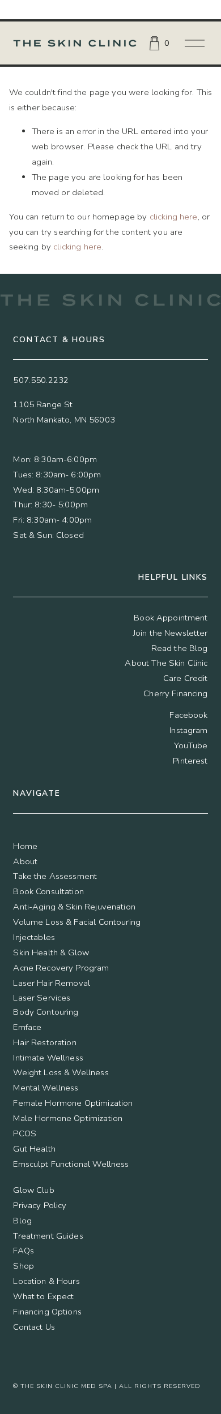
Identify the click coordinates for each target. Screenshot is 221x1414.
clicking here (174, 216)
